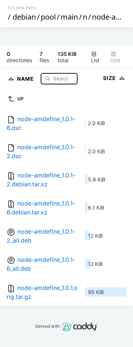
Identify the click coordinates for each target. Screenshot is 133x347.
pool (48, 17)
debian (24, 17)
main (69, 17)
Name (26, 78)
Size (110, 78)
